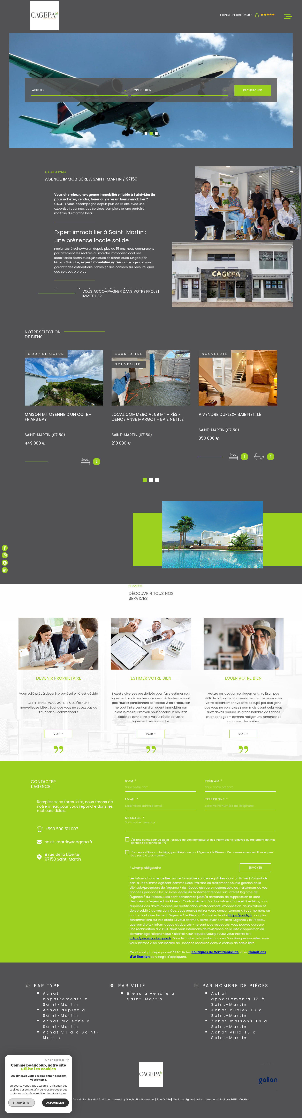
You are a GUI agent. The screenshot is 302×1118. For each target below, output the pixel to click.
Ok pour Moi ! (55, 1102)
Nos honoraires (145, 1099)
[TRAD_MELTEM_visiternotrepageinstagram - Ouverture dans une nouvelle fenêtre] (5, 555)
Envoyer (255, 867)
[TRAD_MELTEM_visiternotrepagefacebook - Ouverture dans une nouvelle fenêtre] (5, 548)
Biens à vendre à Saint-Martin (151, 996)
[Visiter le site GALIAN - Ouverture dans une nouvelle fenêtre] (268, 1080)
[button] (146, 133)
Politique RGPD (228, 1099)
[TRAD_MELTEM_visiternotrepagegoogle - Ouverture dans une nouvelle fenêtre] (5, 563)
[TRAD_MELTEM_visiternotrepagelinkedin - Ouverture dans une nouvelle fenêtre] (5, 570)
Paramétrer (21, 1102)
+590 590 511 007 (61, 829)
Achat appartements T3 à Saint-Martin (238, 999)
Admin (200, 1099)
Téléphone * (216, 799)
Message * (135, 817)
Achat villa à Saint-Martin (71, 1035)
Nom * (131, 780)
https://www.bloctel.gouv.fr (150, 938)
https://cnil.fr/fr (240, 915)
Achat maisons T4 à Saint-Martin (239, 1024)
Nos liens (212, 1099)
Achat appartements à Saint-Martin (66, 999)
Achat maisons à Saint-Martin (67, 1024)
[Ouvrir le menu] (288, 16)
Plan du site (164, 1099)
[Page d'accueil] (44, 15)
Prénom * (214, 780)
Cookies (244, 1099)
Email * (132, 799)
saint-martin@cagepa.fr (68, 842)
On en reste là (55, 1059)
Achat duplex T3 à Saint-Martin (237, 1012)
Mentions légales (183, 1099)
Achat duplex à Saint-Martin (64, 1012)
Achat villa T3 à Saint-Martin (233, 1035)
